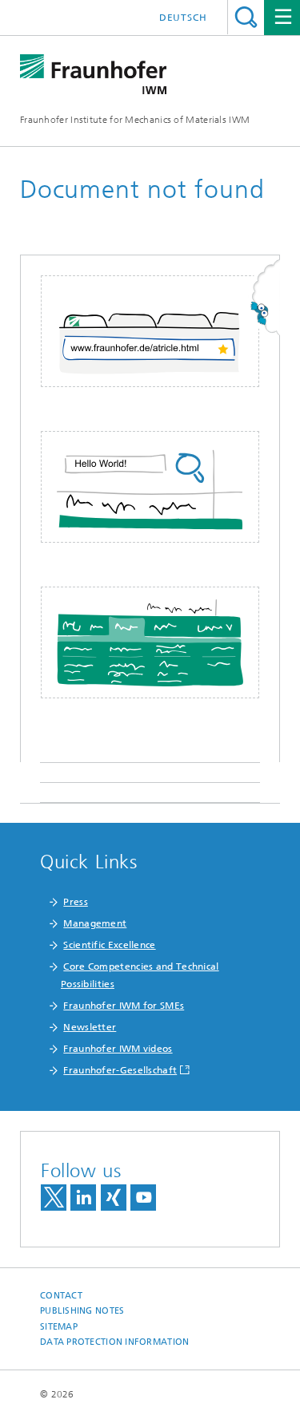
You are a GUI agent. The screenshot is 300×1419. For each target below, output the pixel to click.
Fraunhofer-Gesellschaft (120, 1070)
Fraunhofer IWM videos (117, 1048)
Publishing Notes (82, 1311)
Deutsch (183, 17)
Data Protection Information (114, 1342)
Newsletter (89, 1027)
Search (246, 17)
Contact (61, 1296)
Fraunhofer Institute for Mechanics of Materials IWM (135, 119)
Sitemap (59, 1327)
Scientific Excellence (109, 945)
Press (75, 901)
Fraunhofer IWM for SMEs (123, 1005)
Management (94, 923)
